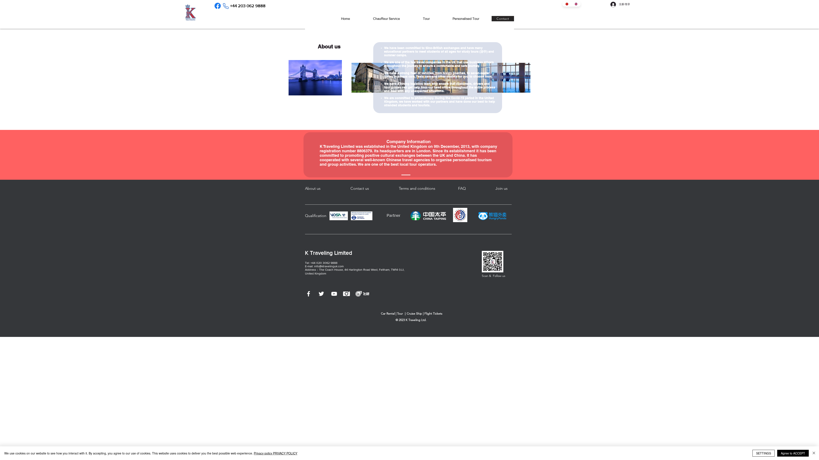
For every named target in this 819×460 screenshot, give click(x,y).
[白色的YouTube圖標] (334, 293)
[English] (576, 4)
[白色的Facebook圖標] (308, 293)
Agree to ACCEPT (793, 453)
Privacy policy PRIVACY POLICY (275, 453)
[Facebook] (217, 6)
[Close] (813, 453)
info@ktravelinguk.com (329, 266)
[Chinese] (566, 4)
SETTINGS (763, 453)
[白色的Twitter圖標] (321, 293)
